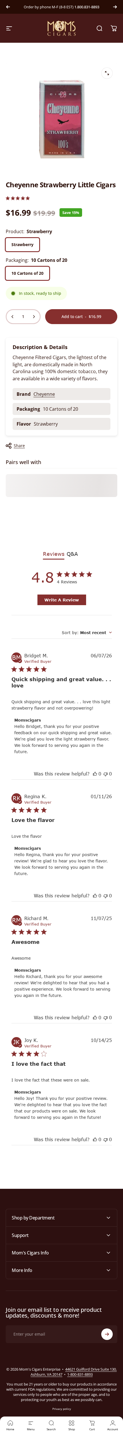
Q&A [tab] (72, 554)
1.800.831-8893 (86, 6)
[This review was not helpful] (106, 773)
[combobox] (87, 632)
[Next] (115, 7)
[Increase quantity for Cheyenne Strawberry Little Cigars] (34, 316)
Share (19, 445)
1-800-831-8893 (80, 1374)
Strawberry (22, 244)
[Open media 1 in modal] (107, 73)
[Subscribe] (107, 1334)
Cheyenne (44, 394)
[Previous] (8, 7)
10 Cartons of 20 (27, 273)
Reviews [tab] (53, 554)
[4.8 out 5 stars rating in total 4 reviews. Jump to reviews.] (18, 198)
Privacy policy (61, 1409)
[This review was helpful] (95, 773)
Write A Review (61, 599)
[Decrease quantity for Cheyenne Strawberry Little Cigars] (13, 316)
